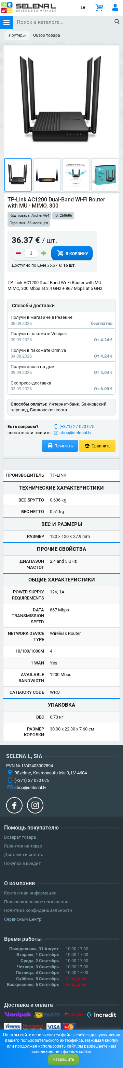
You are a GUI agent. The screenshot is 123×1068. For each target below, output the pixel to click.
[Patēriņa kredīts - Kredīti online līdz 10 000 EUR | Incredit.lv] (101, 1016)
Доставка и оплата (23, 854)
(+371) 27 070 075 (76, 426)
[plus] (44, 253)
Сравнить (101, 446)
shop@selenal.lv (75, 432)
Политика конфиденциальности (38, 910)
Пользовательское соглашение (37, 901)
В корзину (76, 253)
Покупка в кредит (22, 863)
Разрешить (63, 1059)
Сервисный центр (22, 919)
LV (83, 7)
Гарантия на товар (23, 846)
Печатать (63, 446)
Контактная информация (30, 893)
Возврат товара (20, 837)
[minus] (18, 253)
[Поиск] (117, 22)
